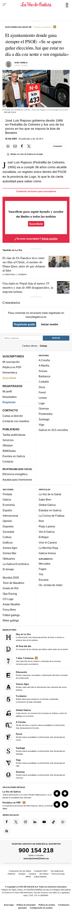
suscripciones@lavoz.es (36, 858)
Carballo (44, 381)
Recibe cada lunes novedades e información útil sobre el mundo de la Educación (42, 675)
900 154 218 (36, 850)
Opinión (7, 520)
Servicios (8, 440)
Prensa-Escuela (57, 874)
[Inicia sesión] (66, 4)
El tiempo (8, 569)
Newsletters (10, 396)
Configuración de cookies (41, 908)
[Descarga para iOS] (57, 793)
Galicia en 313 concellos (53, 429)
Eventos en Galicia (14, 456)
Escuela (43, 579)
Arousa (43, 370)
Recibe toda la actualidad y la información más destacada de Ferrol (40, 737)
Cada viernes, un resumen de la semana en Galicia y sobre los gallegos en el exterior (41, 713)
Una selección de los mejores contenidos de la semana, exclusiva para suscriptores (38, 661)
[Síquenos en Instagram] (25, 822)
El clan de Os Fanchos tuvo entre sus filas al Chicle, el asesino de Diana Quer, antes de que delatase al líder (24, 264)
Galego (43, 345)
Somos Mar (9, 553)
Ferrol (42, 392)
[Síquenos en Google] (7, 831)
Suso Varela (20, 63)
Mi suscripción (11, 361)
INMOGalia (9, 450)
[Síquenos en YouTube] (44, 822)
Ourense (44, 408)
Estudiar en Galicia (50, 510)
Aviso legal (9, 905)
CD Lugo (8, 598)
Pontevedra (45, 413)
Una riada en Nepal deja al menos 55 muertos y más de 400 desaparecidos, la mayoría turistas (28, 287)
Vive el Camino (48, 542)
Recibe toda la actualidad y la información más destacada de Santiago (40, 751)
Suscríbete (36, 223)
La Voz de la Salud (50, 494)
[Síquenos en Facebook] (7, 822)
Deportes (8, 526)
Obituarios (9, 558)
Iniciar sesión (49, 324)
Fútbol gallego (11, 615)
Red (41, 520)
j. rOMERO (21, 274)
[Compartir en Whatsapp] (8, 146)
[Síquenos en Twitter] (16, 822)
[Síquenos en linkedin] (35, 822)
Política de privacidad (26, 905)
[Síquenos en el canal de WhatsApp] (63, 822)
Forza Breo (9, 609)
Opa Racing (10, 593)
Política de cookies (47, 905)
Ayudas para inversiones (17, 479)
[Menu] (4, 4)
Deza (42, 387)
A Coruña (44, 360)
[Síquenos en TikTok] (54, 822)
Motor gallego (11, 620)
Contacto (8, 461)
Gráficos (8, 542)
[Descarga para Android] (65, 793)
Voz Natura (43, 874)
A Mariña (44, 365)
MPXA (28, 877)
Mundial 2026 (11, 577)
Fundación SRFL (41, 871)
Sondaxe (22, 874)
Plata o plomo (47, 526)
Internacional (10, 515)
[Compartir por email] (15, 146)
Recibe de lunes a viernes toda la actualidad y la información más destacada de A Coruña (40, 725)
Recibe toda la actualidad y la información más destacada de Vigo (40, 763)
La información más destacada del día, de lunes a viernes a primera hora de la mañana (40, 637)
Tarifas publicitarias (14, 434)
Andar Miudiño (11, 604)
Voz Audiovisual (57, 871)
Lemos (43, 397)
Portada (7, 494)
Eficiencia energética (15, 474)
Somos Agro (10, 547)
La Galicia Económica (16, 563)
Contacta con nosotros (16, 421)
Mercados (44, 563)
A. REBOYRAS (9, 274)
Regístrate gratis (24, 324)
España (7, 510)
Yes (41, 574)
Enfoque (44, 537)
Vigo (41, 424)
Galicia (7, 499)
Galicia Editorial (40, 877)
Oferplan (8, 445)
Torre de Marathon (13, 582)
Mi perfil (7, 391)
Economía (9, 504)
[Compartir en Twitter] (29, 146)
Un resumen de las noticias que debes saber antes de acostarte (42, 647)
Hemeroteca (10, 372)
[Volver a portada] (36, 4)
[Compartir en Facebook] (22, 146)
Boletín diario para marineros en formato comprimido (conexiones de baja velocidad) (37, 699)
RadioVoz (11, 874)
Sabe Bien (45, 499)
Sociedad (8, 531)
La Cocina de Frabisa (51, 515)
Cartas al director (13, 415)
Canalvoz (32, 874)
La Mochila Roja (48, 547)
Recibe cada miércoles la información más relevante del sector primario (41, 687)
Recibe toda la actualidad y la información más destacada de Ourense (40, 775)
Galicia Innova (47, 553)
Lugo (42, 403)
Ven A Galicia (47, 531)
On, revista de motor (50, 585)
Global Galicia (47, 504)
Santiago (44, 419)
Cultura (7, 537)
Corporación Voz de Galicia (20, 871)
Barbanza (44, 376)
